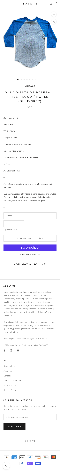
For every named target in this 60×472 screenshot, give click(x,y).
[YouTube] (18, 350)
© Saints (30, 441)
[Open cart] (56, 3)
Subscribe (14, 426)
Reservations (9, 366)
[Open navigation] (4, 4)
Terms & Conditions (12, 380)
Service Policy (9, 390)
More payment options (30, 254)
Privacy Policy (9, 385)
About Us (7, 371)
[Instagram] (11, 350)
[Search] (51, 3)
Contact (6, 375)
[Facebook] (4, 350)
